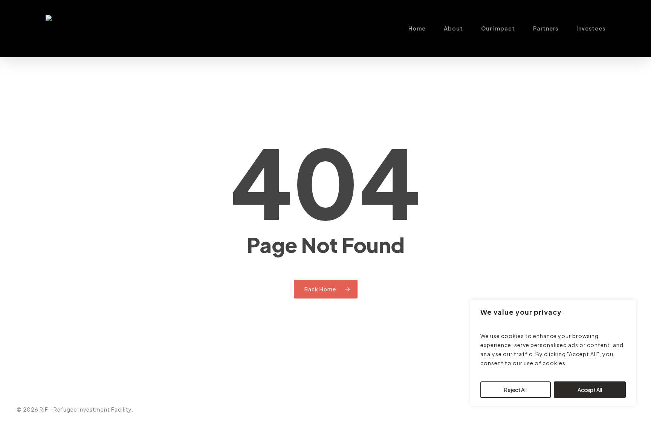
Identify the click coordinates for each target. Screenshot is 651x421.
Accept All (590, 389)
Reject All (515, 389)
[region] (553, 353)
